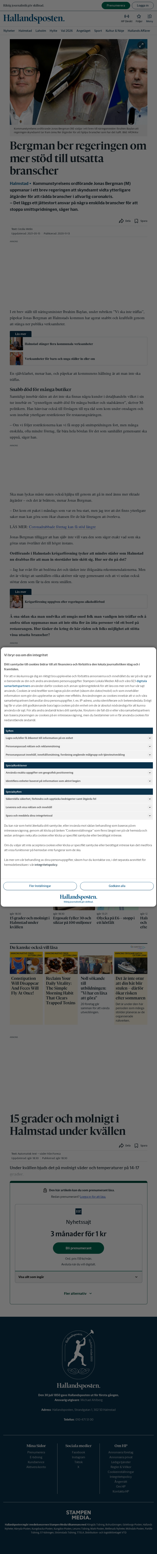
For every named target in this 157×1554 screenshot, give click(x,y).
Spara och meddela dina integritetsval (29, 815)
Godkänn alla (117, 886)
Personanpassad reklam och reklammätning (33, 746)
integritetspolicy (46, 865)
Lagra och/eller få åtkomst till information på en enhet (39, 738)
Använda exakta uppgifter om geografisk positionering (39, 772)
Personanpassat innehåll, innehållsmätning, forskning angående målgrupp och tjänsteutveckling (65, 754)
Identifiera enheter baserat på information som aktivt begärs (43, 780)
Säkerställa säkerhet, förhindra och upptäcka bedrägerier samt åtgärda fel (51, 798)
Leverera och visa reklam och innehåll (29, 807)
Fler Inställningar (40, 886)
